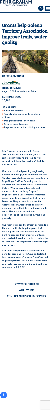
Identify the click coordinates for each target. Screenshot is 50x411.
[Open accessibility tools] (3, 395)
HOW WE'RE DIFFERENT (26, 284)
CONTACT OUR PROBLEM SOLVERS (26, 296)
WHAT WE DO (26, 290)
